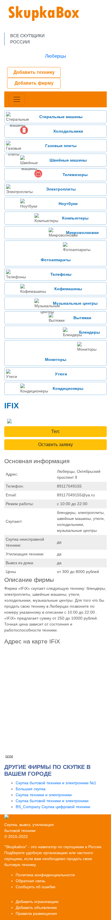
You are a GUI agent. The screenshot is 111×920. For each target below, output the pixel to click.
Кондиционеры (68, 388)
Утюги (61, 374)
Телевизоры (75, 174)
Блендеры (89, 332)
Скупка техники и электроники (44, 795)
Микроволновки (82, 232)
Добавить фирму (34, 83)
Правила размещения (36, 913)
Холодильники (68, 131)
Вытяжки (82, 317)
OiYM (9, 756)
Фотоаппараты (56, 260)
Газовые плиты (61, 145)
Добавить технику (34, 72)
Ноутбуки (68, 203)
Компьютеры (75, 218)
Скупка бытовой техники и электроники (52, 800)
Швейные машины (68, 160)
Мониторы (55, 359)
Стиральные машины (61, 116)
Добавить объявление (36, 907)
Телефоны (60, 274)
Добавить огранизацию (37, 901)
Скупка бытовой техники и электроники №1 (56, 783)
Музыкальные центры (75, 303)
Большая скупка (31, 789)
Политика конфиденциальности (45, 875)
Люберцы (55, 56)
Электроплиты (61, 189)
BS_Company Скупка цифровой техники (53, 806)
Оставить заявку (55, 444)
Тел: (55, 431)
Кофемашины (68, 289)
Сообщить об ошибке (36, 887)
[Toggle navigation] (17, 99)
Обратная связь (30, 881)
